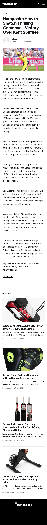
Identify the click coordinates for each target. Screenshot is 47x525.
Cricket (6, 14)
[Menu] (43, 4)
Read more (8, 276)
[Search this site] (39, 4)
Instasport (15, 39)
